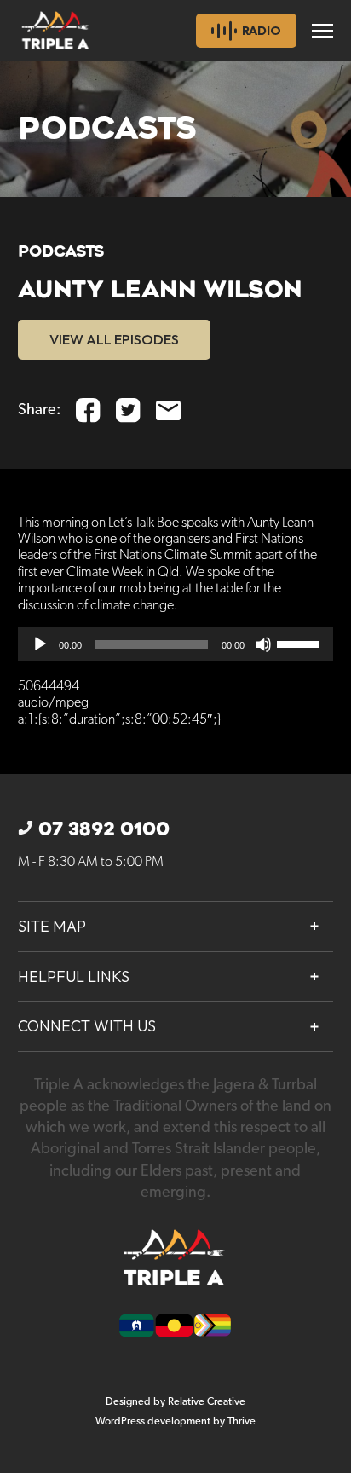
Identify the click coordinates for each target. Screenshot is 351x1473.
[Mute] (263, 644)
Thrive (241, 1421)
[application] (176, 644)
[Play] (40, 644)
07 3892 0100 (104, 829)
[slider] (301, 642)
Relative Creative (206, 1401)
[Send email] (168, 410)
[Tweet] (128, 410)
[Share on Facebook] (88, 410)
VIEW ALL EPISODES (114, 339)
